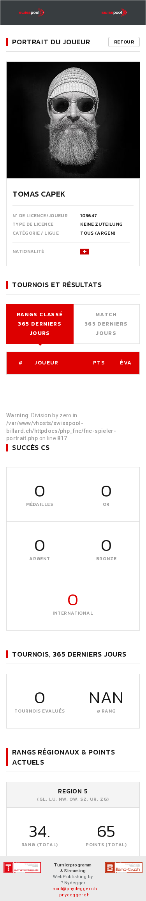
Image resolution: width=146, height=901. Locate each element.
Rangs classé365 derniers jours (40, 323)
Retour (124, 41)
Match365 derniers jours (106, 323)
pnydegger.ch (74, 895)
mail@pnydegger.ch (75, 888)
